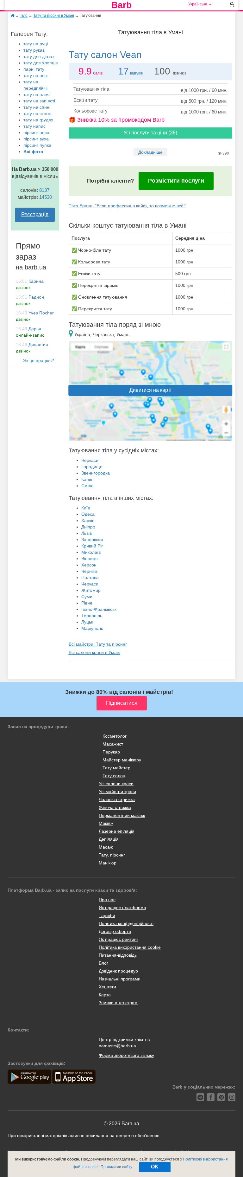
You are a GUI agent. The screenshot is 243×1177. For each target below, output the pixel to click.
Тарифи (107, 915)
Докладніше (150, 152)
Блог (103, 963)
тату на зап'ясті (39, 100)
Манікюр (107, 862)
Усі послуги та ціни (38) (150, 132)
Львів (86, 533)
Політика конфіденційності (126, 923)
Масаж (106, 847)
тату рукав (34, 50)
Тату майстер (116, 767)
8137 (44, 190)
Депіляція (109, 839)
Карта (105, 994)
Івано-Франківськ (98, 609)
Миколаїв (91, 552)
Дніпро (88, 526)
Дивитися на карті (150, 390)
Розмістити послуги (176, 181)
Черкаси (89, 460)
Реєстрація (34, 214)
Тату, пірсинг (112, 854)
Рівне (86, 602)
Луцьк (87, 621)
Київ (85, 507)
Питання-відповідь (118, 955)
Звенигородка (95, 472)
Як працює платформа (122, 907)
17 (123, 71)
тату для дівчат (38, 56)
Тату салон (114, 775)
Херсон (89, 564)
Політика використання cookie (130, 947)
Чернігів (89, 571)
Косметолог (115, 736)
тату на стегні (37, 113)
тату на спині (36, 107)
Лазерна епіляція (116, 831)
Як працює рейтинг (118, 939)
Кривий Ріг (92, 545)
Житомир (91, 590)
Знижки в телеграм (118, 1002)
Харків (87, 520)
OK (155, 1166)
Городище (92, 466)
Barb (121, 5)
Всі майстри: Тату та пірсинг (98, 644)
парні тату (33, 69)
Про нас (107, 899)
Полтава (90, 577)
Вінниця (89, 558)
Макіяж (106, 823)
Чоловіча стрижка (117, 799)
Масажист (113, 744)
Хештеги (107, 986)
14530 (45, 197)
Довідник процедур (118, 970)
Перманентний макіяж (122, 815)
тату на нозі (35, 75)
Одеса (88, 514)
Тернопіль (91, 615)
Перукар (111, 751)
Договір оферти (115, 931)
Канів (86, 479)
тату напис (34, 126)
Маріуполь (92, 628)
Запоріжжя (92, 539)
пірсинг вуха (36, 138)
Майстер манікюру (122, 759)
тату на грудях (38, 119)
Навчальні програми (119, 978)
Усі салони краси (116, 783)
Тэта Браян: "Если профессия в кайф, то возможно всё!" (127, 205)
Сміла (87, 485)
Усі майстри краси (117, 791)
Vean (105, 54)
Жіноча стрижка (115, 807)
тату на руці (35, 43)
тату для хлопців (40, 62)
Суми (86, 596)
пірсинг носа (36, 132)
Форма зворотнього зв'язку (126, 1055)
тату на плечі (36, 94)
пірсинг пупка (37, 145)
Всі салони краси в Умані (94, 652)
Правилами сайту (116, 1167)
